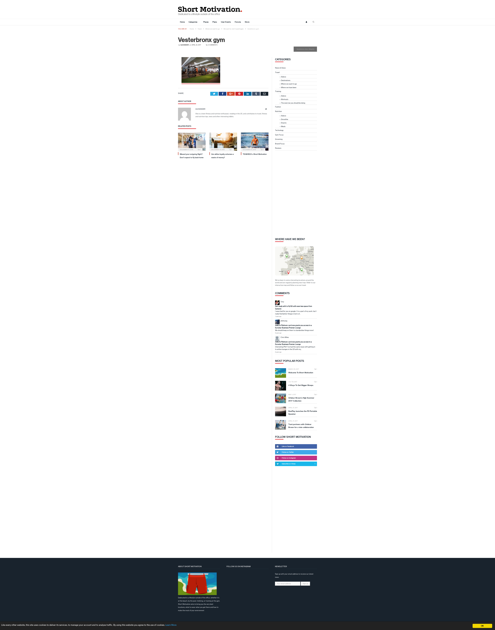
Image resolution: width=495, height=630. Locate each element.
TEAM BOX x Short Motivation (255, 154)
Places (206, 22)
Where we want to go (289, 84)
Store (247, 22)
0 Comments (212, 45)
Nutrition (278, 111)
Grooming (278, 139)
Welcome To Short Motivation (300, 372)
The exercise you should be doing (293, 103)
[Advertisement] (296, 193)
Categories (193, 22)
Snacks (283, 123)
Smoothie (284, 119)
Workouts (284, 99)
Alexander (184, 45)
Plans (214, 22)
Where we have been (288, 87)
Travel (277, 72)
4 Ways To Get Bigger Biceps (300, 385)
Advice (283, 77)
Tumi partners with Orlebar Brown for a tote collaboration (301, 425)
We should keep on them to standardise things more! (294, 330)
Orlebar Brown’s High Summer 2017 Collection (301, 399)
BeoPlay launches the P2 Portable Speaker (302, 412)
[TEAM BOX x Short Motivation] (255, 142)
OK (482, 626)
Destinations (285, 80)
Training (278, 91)
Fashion (278, 107)
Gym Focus (279, 135)
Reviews (278, 148)
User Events (226, 22)
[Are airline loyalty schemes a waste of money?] (223, 142)
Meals (283, 126)
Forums (238, 22)
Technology (279, 130)
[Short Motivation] (210, 9)
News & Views (280, 68)
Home (182, 22)
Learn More (170, 625)
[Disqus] (223, 195)
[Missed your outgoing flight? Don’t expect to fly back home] (192, 142)
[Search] (313, 22)
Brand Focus (279, 144)
